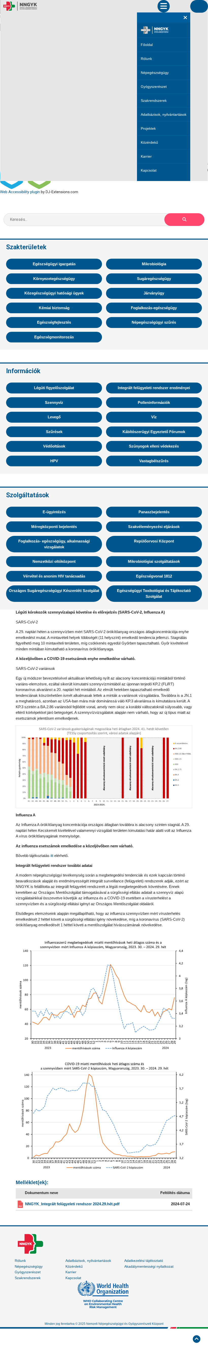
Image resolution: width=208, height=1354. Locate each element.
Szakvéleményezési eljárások (154, 526)
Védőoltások (54, 446)
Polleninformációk (154, 402)
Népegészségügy (155, 73)
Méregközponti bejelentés (54, 526)
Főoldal (147, 45)
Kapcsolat (149, 170)
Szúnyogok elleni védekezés (154, 446)
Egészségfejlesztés (54, 322)
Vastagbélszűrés (153, 461)
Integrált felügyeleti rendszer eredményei (154, 388)
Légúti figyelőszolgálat (54, 388)
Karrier (146, 156)
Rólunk (146, 59)
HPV (54, 461)
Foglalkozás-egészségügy (154, 308)
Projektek (148, 128)
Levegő (54, 417)
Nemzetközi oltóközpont (54, 561)
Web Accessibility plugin (20, 192)
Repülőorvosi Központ (154, 541)
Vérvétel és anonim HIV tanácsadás (54, 576)
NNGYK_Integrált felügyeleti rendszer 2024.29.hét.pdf (72, 1204)
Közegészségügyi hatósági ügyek (54, 293)
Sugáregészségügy (154, 278)
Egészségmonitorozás (54, 337)
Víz (154, 417)
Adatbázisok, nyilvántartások (163, 114)
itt (51, 855)
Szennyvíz (54, 402)
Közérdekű (149, 142)
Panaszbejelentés (153, 512)
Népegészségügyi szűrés (154, 322)
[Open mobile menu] (164, 6)
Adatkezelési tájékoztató (143, 1261)
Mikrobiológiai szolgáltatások (154, 561)
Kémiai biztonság (54, 308)
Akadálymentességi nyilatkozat (149, 1266)
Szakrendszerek (154, 100)
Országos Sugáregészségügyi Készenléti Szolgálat (54, 590)
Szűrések (54, 432)
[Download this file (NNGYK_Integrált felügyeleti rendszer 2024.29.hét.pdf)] (20, 1204)
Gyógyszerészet (154, 87)
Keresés (184, 219)
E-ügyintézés (54, 512)
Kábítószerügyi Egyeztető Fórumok (154, 432)
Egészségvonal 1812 (154, 576)
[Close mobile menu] (185, 17)
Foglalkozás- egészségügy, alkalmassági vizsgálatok (54, 544)
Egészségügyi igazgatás (54, 264)
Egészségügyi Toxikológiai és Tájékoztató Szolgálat (154, 593)
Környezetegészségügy (54, 278)
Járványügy (154, 293)
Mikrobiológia (154, 264)
